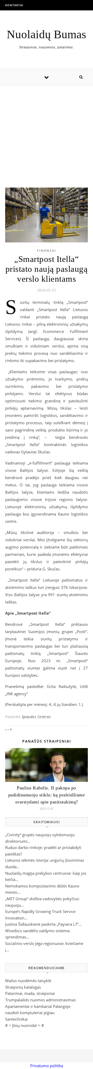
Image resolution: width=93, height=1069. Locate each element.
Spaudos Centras (36, 716)
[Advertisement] (46, 131)
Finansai (46, 250)
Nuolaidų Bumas (46, 34)
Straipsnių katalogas (23, 987)
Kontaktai (14, 5)
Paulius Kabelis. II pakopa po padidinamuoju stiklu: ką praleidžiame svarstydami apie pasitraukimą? (46, 794)
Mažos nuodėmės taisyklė (28, 980)
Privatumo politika (46, 1065)
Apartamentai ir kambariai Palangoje (37, 1006)
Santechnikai (16, 1019)
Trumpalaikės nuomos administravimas (40, 999)
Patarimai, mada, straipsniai (30, 993)
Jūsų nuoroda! (24, 1025)
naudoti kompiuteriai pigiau (30, 1012)
